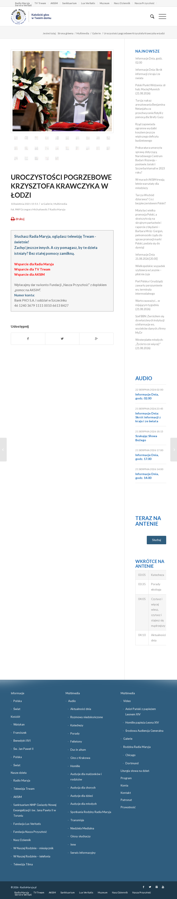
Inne (73, 844)
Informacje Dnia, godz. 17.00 (147, 457)
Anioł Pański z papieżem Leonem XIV (140, 711)
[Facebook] (143, 887)
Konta (124, 785)
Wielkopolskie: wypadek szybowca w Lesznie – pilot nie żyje (150, 270)
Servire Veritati (23, 5)
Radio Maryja (21, 780)
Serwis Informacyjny (83, 852)
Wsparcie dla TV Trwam (32, 269)
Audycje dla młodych (83, 803)
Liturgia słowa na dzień (135, 770)
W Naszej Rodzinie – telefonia (31, 856)
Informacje (17, 693)
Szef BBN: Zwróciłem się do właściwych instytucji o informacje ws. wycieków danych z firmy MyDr (150, 324)
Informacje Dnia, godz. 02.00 (147, 396)
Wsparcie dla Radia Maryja (34, 264)
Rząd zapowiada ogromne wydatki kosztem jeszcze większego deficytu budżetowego (147, 132)
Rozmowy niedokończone (86, 717)
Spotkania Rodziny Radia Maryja (90, 812)
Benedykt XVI (22, 740)
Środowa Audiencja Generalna (144, 730)
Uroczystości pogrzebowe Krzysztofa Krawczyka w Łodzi (61, 186)
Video (127, 701)
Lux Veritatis (88, 3)
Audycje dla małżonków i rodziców (86, 776)
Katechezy (76, 725)
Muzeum (104, 3)
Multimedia (82, 33)
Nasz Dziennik (122, 3)
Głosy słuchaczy (80, 836)
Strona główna (65, 33)
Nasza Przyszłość (144, 3)
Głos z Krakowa (80, 758)
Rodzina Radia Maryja (137, 747)
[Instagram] (156, 887)
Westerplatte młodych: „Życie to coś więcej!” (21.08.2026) (149, 344)
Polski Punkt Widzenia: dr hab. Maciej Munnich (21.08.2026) (150, 89)
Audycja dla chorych (83, 787)
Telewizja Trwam (24, 788)
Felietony (76, 741)
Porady (75, 733)
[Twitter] (150, 887)
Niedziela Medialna (82, 828)
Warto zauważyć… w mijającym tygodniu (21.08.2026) (147, 305)
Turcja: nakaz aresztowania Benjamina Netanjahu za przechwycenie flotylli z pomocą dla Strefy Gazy (150, 109)
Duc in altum (78, 749)
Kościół (15, 716)
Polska (17, 701)
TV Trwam (40, 3)
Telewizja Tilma (23, 864)
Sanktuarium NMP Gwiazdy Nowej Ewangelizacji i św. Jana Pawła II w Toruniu (34, 810)
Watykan (19, 724)
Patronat (126, 800)
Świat (16, 709)
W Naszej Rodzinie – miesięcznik (33, 848)
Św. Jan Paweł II (23, 748)
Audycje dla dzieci (81, 795)
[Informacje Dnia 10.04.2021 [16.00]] (173, 449)
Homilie (75, 766)
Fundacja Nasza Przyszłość (30, 831)
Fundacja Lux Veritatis (27, 824)
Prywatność (128, 807)
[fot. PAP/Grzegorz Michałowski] (62, 91)
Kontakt (126, 792)
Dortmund (132, 763)
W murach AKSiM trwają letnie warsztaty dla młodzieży (149, 183)
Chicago (130, 755)
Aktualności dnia (80, 709)
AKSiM (54, 3)
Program (126, 778)
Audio (143, 378)
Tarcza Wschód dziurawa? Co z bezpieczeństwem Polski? (150, 199)
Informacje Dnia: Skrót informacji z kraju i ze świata (148, 74)
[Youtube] (163, 887)
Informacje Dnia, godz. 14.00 (147, 476)
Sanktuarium (69, 3)
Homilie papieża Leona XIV (142, 722)
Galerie (96, 33)
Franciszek (20, 732)
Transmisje (77, 820)
